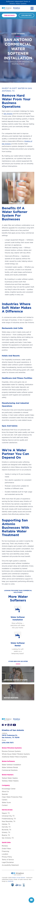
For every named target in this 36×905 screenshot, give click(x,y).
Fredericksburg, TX (9, 819)
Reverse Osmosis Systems (11, 751)
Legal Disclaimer (8, 862)
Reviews (5, 846)
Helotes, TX (6, 824)
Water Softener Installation (11, 765)
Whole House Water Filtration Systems (16, 754)
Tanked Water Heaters (10, 778)
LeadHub (10, 881)
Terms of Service (8, 860)
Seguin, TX (6, 813)
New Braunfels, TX (8, 821)
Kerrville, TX (6, 827)
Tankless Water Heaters (10, 781)
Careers (4, 800)
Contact (5, 805)
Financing (5, 851)
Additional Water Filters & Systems (14, 757)
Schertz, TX (6, 832)
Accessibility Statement (10, 865)
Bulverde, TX (6, 830)
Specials (5, 794)
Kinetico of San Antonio (18, 877)
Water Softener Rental (10, 767)
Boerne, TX (6, 835)
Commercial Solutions (10, 770)
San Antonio (8, 114)
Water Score (6, 802)
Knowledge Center (8, 789)
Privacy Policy (7, 857)
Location (5, 854)
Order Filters (6, 849)
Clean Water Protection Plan (12, 797)
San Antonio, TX (8, 838)
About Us (5, 791)
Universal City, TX (8, 816)
